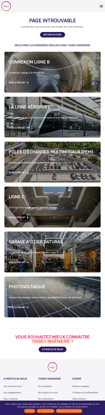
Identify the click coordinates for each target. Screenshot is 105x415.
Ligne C (16, 197)
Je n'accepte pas (45, 411)
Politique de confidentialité (85, 392)
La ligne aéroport (29, 107)
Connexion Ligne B (29, 62)
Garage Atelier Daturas (36, 242)
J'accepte (29, 411)
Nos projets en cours (48, 392)
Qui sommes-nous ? (13, 386)
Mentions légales (80, 386)
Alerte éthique (79, 399)
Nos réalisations (46, 399)
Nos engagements (12, 392)
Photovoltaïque (27, 287)
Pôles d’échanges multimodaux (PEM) (51, 152)
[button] (101, 6)
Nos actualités (45, 386)
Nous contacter (11, 399)
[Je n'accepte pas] (100, 407)
